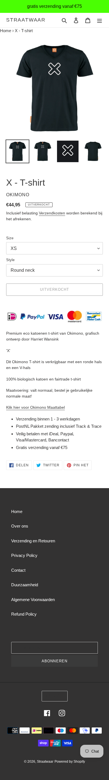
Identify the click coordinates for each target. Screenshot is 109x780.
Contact (18, 570)
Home (5, 30)
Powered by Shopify (69, 762)
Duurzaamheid (24, 584)
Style (10, 260)
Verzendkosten (52, 213)
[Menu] (99, 20)
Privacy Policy (24, 555)
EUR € (53, 696)
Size (9, 238)
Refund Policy (24, 614)
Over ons (19, 526)
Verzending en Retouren (33, 540)
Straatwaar (26, 20)
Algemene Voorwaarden (33, 599)
